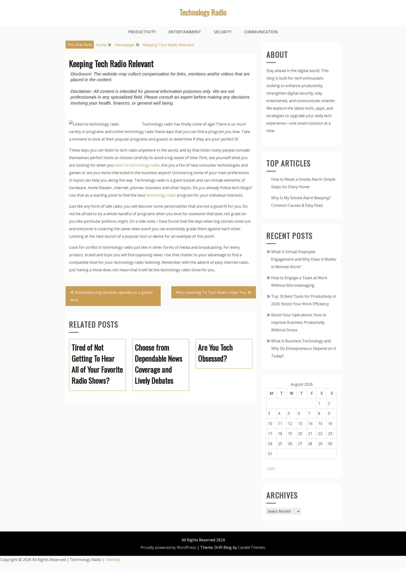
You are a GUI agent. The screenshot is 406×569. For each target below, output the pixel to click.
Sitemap (112, 559)
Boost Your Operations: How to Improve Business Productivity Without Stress (298, 322)
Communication (261, 31)
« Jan (270, 468)
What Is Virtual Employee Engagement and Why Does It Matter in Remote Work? (304, 259)
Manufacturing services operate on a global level (111, 296)
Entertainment (184, 31)
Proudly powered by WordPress (168, 547)
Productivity (142, 31)
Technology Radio (203, 12)
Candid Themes (251, 547)
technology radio (161, 195)
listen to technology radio (137, 165)
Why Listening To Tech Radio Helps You (211, 292)
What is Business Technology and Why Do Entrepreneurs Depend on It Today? (303, 348)
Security (222, 31)
